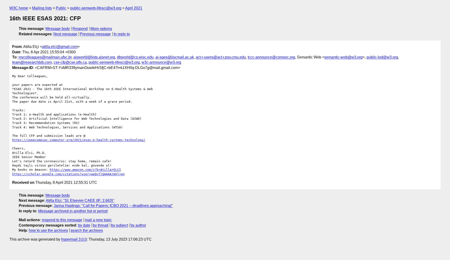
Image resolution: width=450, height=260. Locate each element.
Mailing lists (42, 8)
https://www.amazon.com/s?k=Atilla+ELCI (85, 169)
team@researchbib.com (32, 62)
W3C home (18, 8)
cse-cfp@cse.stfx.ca (70, 62)
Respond (80, 29)
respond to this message (62, 220)
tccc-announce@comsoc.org (271, 57)
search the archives (87, 230)
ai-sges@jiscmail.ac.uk (174, 57)
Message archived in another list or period (73, 211)
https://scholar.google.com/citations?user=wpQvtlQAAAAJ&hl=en (68, 174)
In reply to (122, 34)
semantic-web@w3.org (343, 57)
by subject (119, 225)
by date (84, 225)
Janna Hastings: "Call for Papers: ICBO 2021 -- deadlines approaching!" (113, 206)
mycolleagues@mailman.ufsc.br (45, 57)
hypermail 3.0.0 (74, 239)
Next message (65, 34)
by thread (100, 225)
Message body (57, 29)
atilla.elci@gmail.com (60, 47)
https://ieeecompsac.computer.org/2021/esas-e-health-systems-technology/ (78, 140)
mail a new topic (98, 220)
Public (61, 8)
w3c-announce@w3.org (161, 62)
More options (101, 29)
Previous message (95, 34)
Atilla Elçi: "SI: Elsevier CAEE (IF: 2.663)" (80, 200)
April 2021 (133, 8)
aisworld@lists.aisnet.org (94, 57)
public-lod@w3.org (382, 57)
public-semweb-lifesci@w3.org (95, 8)
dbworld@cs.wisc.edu (135, 57)
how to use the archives (48, 230)
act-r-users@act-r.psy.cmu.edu (221, 57)
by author (138, 225)
